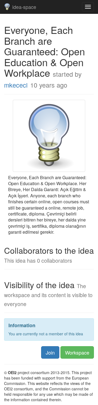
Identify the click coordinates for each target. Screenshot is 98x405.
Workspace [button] (77, 352)
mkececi (15, 84)
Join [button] (50, 352)
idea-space (24, 6)
